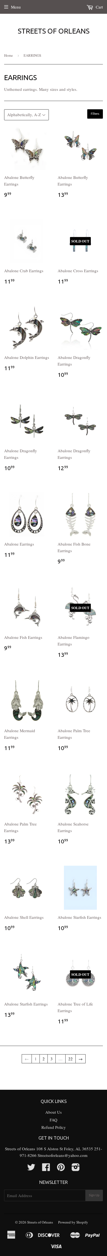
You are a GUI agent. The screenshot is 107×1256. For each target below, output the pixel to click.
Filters (95, 114)
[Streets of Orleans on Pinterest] (61, 1168)
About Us (53, 1112)
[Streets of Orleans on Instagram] (76, 1168)
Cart (99, 7)
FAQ (53, 1120)
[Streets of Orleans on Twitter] (31, 1168)
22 (70, 1058)
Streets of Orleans (53, 31)
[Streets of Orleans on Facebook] (46, 1168)
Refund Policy (53, 1127)
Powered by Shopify (73, 1222)
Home (8, 55)
